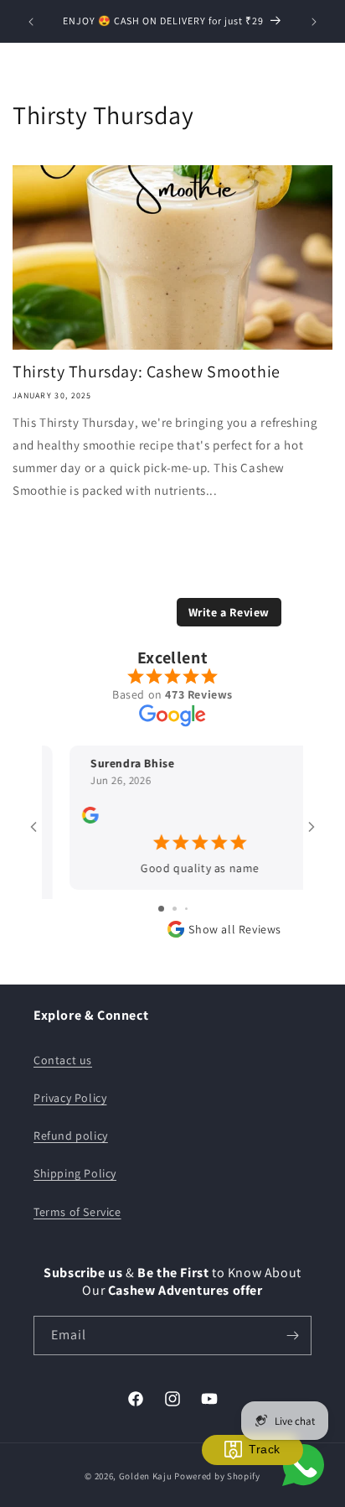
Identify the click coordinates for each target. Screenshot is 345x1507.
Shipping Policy (74, 1173)
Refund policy (70, 1135)
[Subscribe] (292, 1335)
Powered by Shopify (217, 1476)
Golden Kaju (145, 1476)
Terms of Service (77, 1211)
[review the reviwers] (62, 828)
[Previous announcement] (31, 21)
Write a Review (229, 621)
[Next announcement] (314, 21)
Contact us (62, 1060)
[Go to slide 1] (161, 909)
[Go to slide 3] (186, 908)
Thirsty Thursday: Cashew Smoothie (147, 371)
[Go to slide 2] (174, 909)
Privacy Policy (69, 1097)
